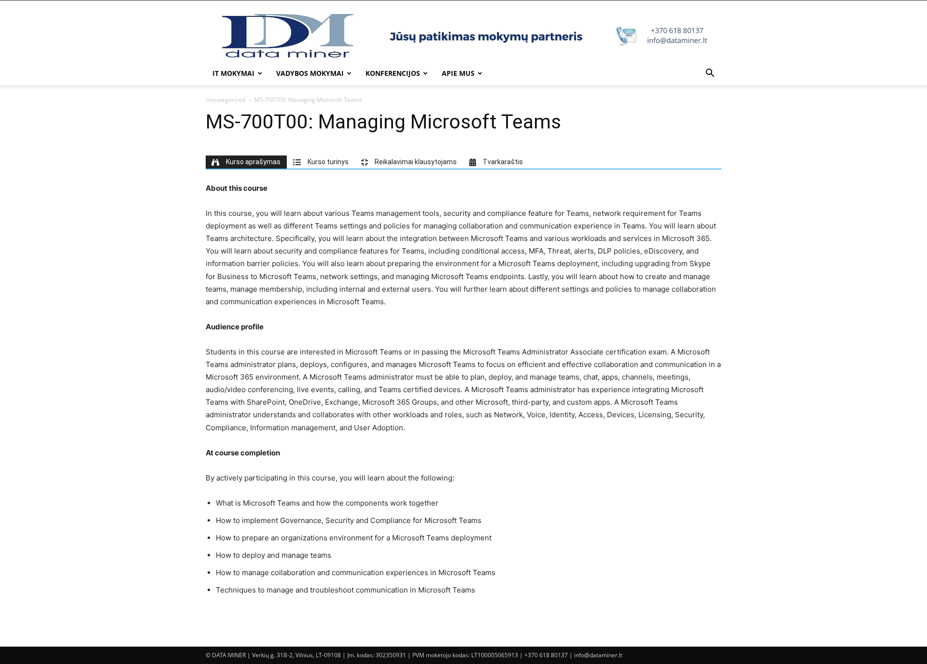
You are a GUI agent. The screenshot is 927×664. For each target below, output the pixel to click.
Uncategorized (225, 100)
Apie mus (458, 73)
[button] (709, 74)
